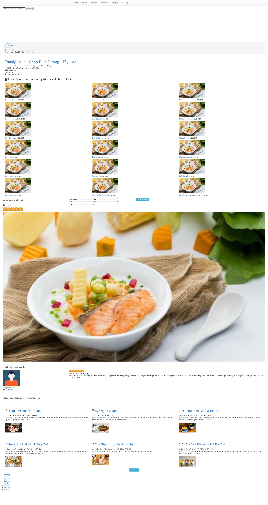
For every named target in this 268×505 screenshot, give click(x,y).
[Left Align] (5, 209)
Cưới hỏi (7, 479)
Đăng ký (115, 3)
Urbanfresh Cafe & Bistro (200, 410)
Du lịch (6, 477)
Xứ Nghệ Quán (106, 410)
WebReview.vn (80, 2)
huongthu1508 (97, 451)
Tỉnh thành (93, 3)
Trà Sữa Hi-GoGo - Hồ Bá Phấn (205, 444)
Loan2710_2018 (184, 451)
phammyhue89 (10, 451)
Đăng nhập (124, 3)
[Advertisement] (134, 26)
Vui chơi (6, 483)
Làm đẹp (7, 481)
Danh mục (104, 3)
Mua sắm (7, 485)
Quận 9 (29, 68)
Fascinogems (183, 417)
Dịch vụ (6, 489)
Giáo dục (7, 487)
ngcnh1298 (8, 417)
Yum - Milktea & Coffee (25, 410)
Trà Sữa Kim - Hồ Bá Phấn (114, 444)
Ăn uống (7, 475)
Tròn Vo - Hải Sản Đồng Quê (29, 444)
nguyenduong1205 (11, 388)
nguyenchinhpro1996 (99, 417)
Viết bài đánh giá (142, 200)
